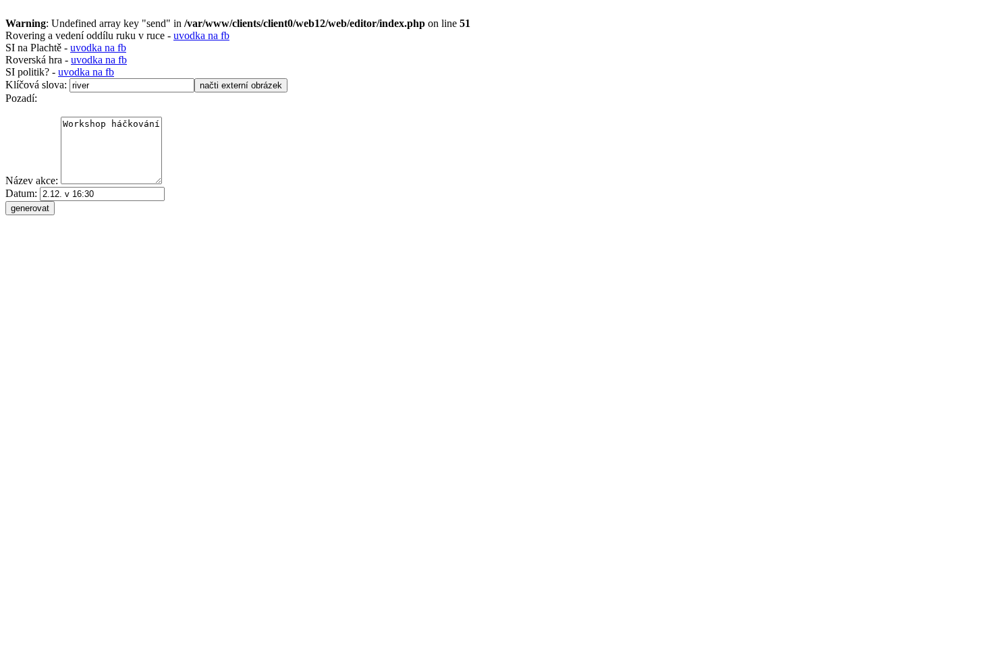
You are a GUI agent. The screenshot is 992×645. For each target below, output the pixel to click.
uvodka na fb (201, 35)
